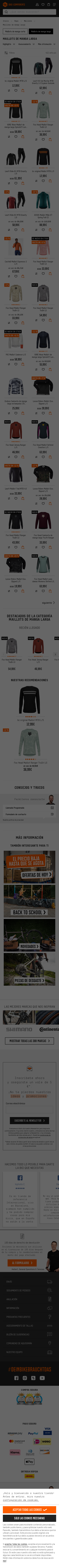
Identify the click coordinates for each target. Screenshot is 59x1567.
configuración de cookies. (21, 1500)
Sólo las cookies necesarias (29, 1518)
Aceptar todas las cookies (27, 1510)
